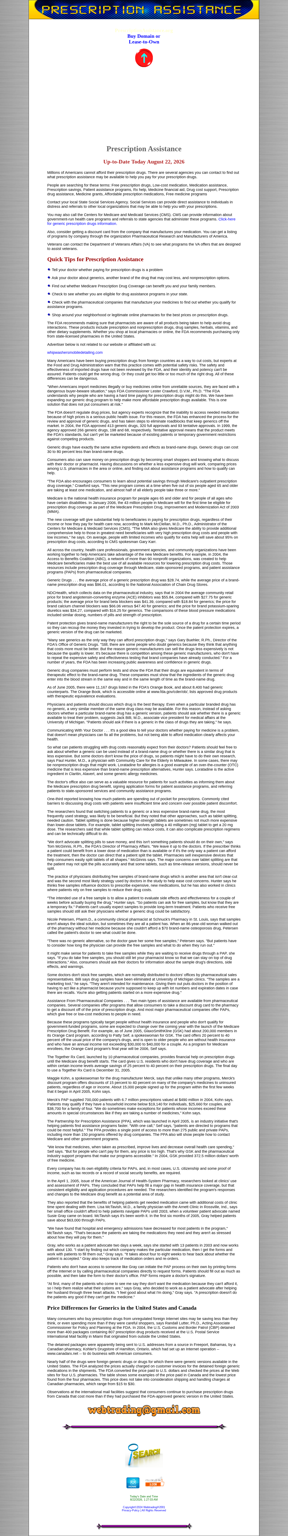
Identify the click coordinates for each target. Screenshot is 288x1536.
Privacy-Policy (131, 1510)
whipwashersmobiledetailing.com (75, 352)
